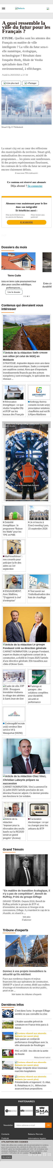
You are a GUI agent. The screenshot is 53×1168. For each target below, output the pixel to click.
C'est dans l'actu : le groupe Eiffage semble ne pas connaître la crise (21, 422)
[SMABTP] (42, 1109)
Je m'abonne (26, 222)
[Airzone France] (11, 1109)
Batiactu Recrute (35, 1133)
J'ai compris (6, 1157)
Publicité (5, 1137)
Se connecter (35, 185)
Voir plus (27, 916)
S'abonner (26, 919)
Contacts (5, 1133)
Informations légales (37, 1137)
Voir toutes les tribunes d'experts (27, 993)
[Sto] (26, 1109)
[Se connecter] (48, 8)
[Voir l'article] (48, 424)
